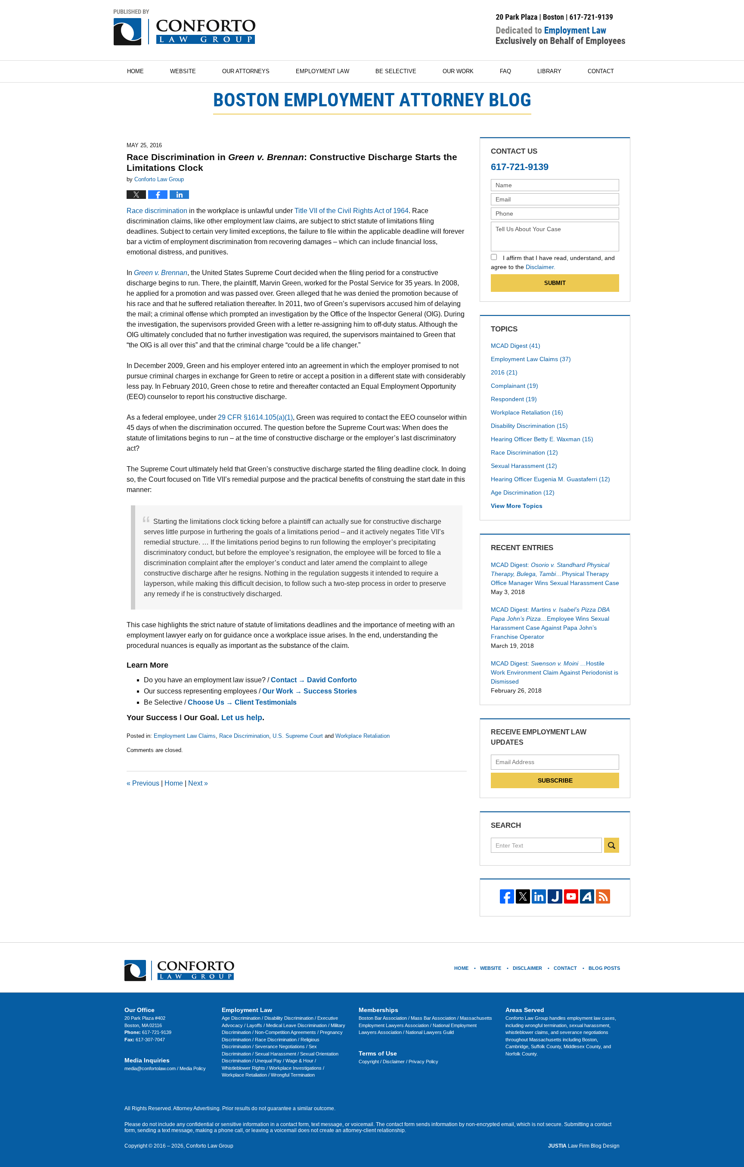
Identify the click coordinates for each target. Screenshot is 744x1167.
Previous (143, 783)
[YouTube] (571, 896)
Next (198, 783)
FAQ (505, 71)
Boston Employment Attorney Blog (185, 27)
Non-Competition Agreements (286, 1032)
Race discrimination (157, 210)
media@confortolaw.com (150, 1068)
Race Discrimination (244, 736)
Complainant (514, 385)
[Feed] (603, 896)
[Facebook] (507, 896)
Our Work (458, 71)
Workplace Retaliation (362, 736)
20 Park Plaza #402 (144, 1018)
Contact (601, 71)
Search (611, 845)
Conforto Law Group (209, 1146)
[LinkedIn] (539, 896)
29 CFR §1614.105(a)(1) (255, 417)
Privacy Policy (423, 1061)
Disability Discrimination (529, 425)
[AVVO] (587, 896)
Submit (555, 283)
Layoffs (255, 1025)
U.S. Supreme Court (298, 736)
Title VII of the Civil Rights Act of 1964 (351, 210)
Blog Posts (604, 968)
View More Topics (516, 505)
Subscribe (555, 780)
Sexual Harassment (524, 465)
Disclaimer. (540, 266)
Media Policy (193, 1068)
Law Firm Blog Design (584, 1146)
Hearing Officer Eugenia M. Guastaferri (550, 479)
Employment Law (322, 71)
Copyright (369, 1061)
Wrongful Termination (293, 1074)
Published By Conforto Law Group (560, 30)
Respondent (514, 399)
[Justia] (555, 896)
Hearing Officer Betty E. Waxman (542, 439)
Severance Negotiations (280, 1046)
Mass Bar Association (434, 1018)
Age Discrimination (523, 492)
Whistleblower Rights (244, 1068)
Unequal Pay (269, 1060)
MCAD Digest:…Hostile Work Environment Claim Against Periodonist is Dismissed (554, 672)
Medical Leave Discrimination (297, 1025)
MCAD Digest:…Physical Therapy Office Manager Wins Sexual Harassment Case (555, 573)
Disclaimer (394, 1061)
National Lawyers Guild (430, 1032)
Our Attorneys (246, 71)
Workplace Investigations (296, 1068)
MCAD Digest (515, 345)
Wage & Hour (300, 1060)
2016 (504, 372)
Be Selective (395, 71)
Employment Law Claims (185, 736)
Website (183, 71)
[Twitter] (523, 896)
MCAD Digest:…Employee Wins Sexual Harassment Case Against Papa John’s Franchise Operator (550, 623)
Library (549, 71)
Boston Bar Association (383, 1018)
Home (135, 71)
